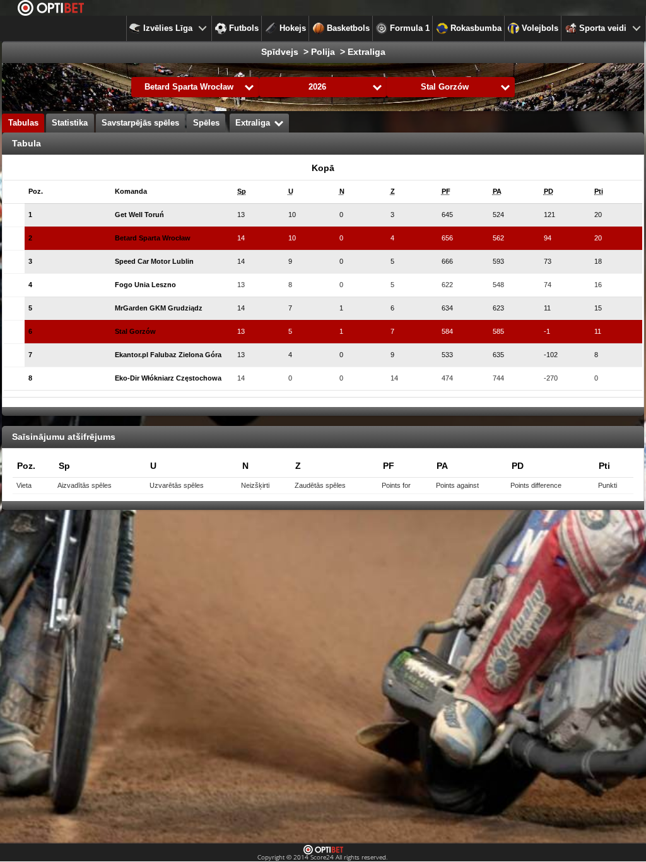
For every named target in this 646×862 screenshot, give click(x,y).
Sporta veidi (602, 28)
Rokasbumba (476, 28)
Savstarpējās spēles (140, 123)
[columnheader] (50, 191)
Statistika (70, 123)
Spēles (206, 123)
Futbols (244, 28)
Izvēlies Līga (167, 28)
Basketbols (348, 28)
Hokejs (292, 28)
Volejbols (540, 28)
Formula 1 (410, 28)
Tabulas (23, 123)
